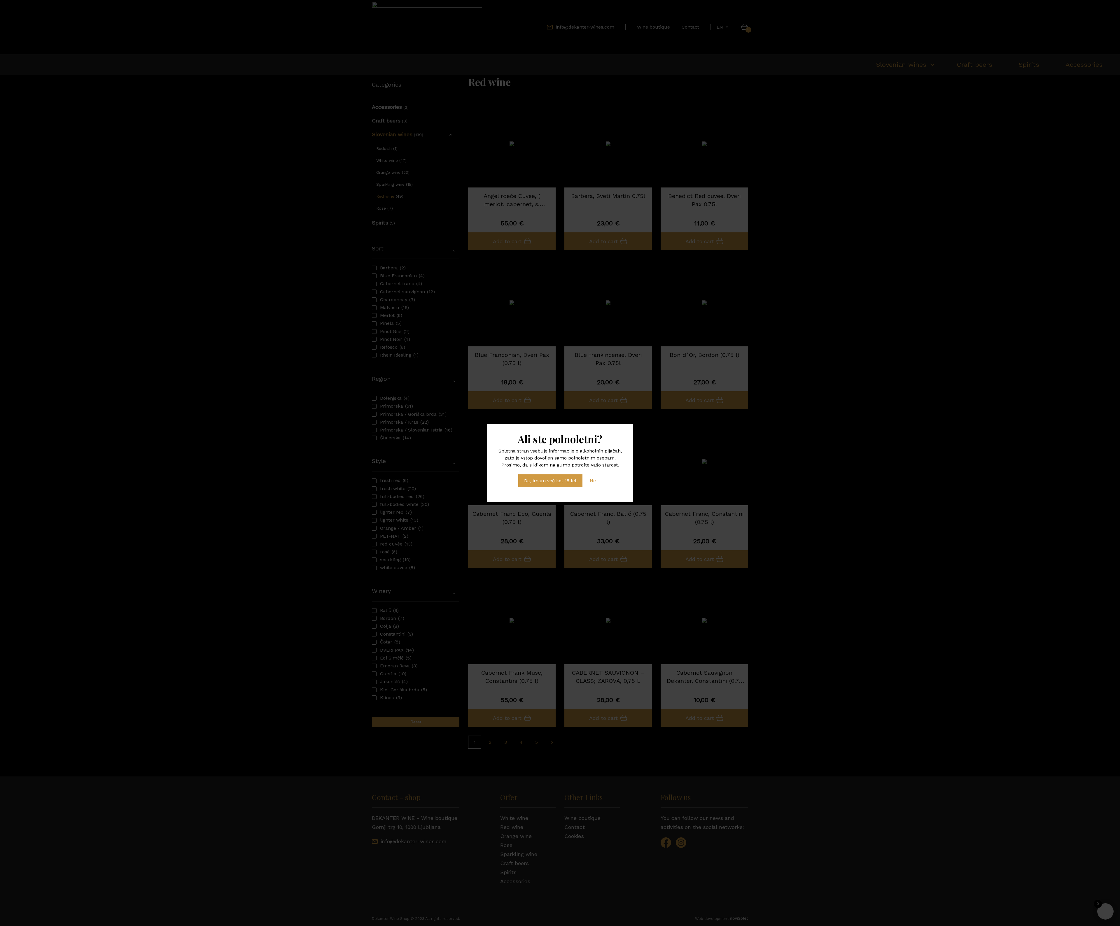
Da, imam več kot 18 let (550, 480)
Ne (593, 480)
